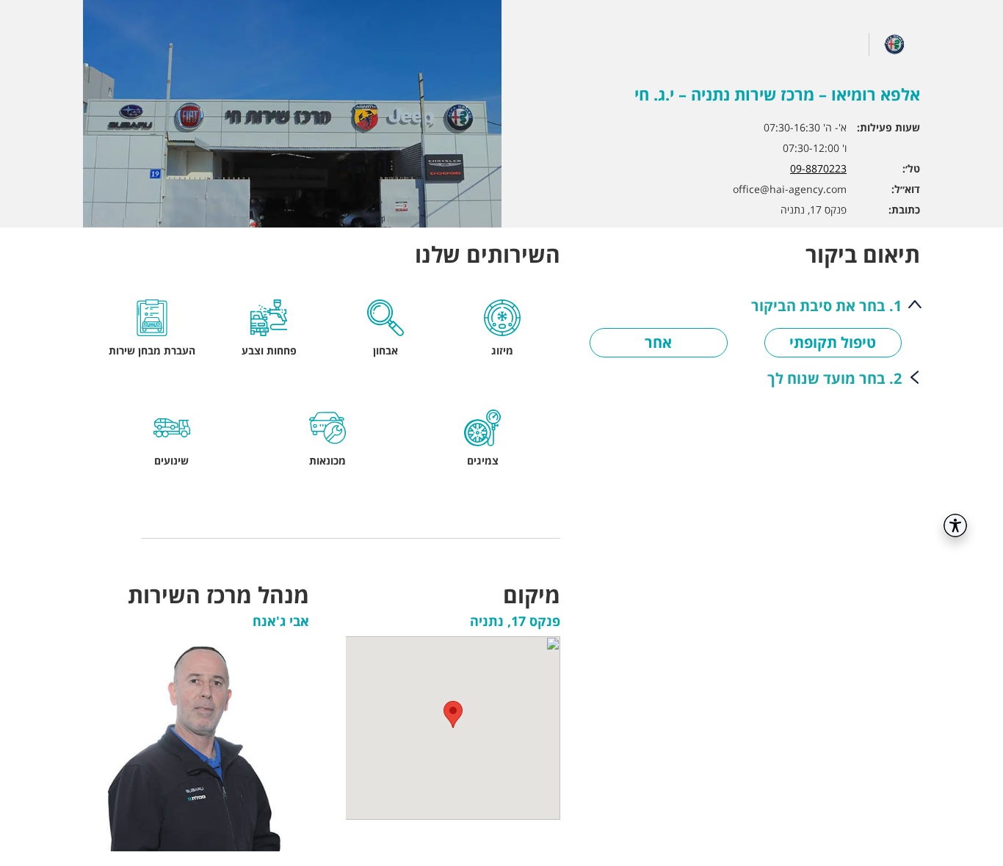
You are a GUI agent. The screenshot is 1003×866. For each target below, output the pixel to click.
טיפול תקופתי (832, 342)
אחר (658, 342)
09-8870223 (818, 168)
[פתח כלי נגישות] (955, 525)
